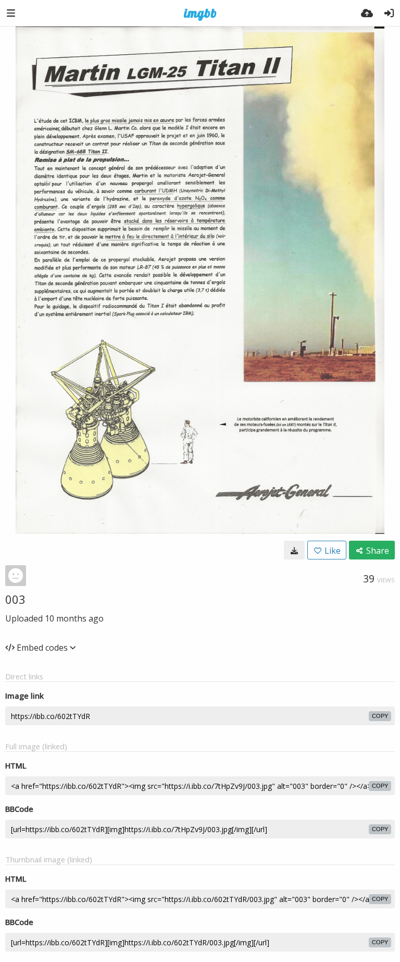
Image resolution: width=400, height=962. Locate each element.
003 (15, 599)
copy (380, 716)
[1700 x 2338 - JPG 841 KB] (294, 550)
